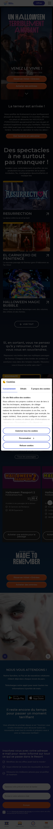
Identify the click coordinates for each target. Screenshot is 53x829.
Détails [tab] (23, 389)
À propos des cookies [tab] (40, 389)
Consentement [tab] (9, 389)
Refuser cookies (27, 445)
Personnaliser (25, 438)
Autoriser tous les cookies (26, 431)
